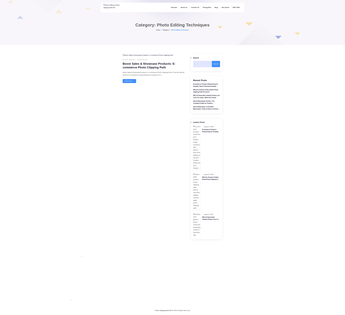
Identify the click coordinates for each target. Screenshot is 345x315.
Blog (216, 7)
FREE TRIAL (236, 7)
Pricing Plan (207, 7)
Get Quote (225, 7)
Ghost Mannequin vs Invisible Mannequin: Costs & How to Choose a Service (206, 108)
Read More (129, 81)
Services (174, 7)
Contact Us (195, 7)
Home (158, 30)
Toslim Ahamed (130, 60)
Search (196, 58)
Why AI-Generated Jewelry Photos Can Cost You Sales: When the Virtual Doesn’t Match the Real (206, 97)
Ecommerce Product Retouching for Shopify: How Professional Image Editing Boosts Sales (205, 85)
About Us (184, 7)
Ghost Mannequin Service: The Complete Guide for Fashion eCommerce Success (203, 102)
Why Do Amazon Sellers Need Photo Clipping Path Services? (205, 91)
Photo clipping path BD (163, 310)
